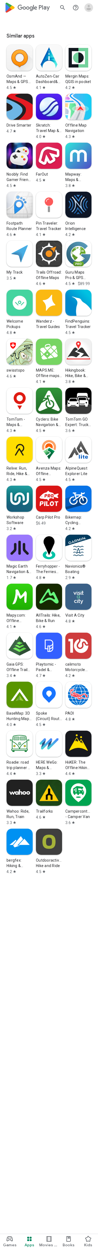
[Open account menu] (88, 7)
